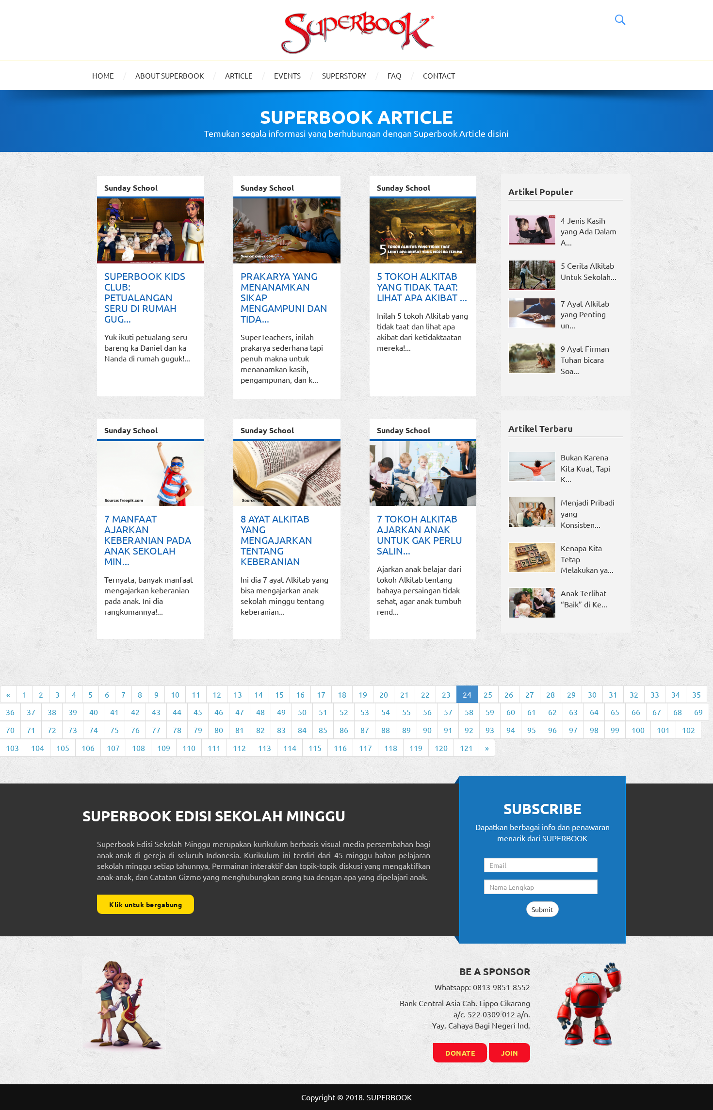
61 (531, 712)
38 (52, 712)
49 (281, 712)
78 (177, 730)
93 (490, 730)
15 (279, 694)
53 (364, 712)
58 (469, 712)
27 (529, 694)
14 (258, 694)
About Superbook (169, 75)
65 (615, 712)
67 (656, 712)
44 (177, 712)
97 (573, 730)
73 (72, 730)
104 (37, 747)
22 (425, 694)
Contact (439, 75)
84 (302, 730)
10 (175, 694)
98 (594, 730)
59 (490, 712)
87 (364, 730)
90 (427, 730)
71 (31, 730)
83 (281, 730)
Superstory (344, 75)
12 (216, 694)
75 (114, 730)
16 (300, 694)
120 (441, 747)
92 (469, 730)
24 (467, 694)
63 (573, 712)
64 (594, 712)
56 (427, 712)
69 (698, 712)
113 (264, 747)
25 (488, 694)
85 (323, 730)
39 (72, 712)
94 (510, 730)
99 (615, 730)
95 (531, 730)
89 (406, 730)
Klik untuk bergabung (145, 904)
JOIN (509, 1052)
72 (52, 730)
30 (592, 694)
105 (62, 747)
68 (677, 712)
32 (634, 694)
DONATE (460, 1052)
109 (163, 747)
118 (390, 747)
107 (113, 747)
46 (218, 712)
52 (344, 712)
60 (510, 712)
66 (636, 712)
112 (239, 747)
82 (260, 730)
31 (613, 694)
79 (198, 730)
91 (448, 730)
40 (93, 712)
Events (287, 75)
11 (196, 694)
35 (696, 694)
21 (404, 694)
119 (415, 747)
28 (550, 694)
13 (237, 694)
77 (156, 730)
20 (383, 694)
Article (239, 75)
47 (239, 712)
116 (340, 747)
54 (385, 712)
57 (448, 712)
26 (508, 694)
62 (552, 712)
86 (344, 730)
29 (571, 694)
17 (321, 694)
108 (138, 747)
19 (362, 694)
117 (365, 747)
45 (198, 712)
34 (675, 694)
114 (289, 747)
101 (663, 730)
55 (406, 712)
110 (188, 747)
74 (93, 730)
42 (135, 712)
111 (214, 747)
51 (323, 712)
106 (88, 747)
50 (302, 712)
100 (638, 730)
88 (385, 730)
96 (552, 730)
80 (218, 730)
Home (103, 75)
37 (31, 712)
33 (654, 694)
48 (260, 712)
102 (688, 730)
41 (114, 712)
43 (156, 712)
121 (466, 747)
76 (135, 730)
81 (239, 730)
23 (446, 694)
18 (342, 694)
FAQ (395, 75)
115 (315, 747)
